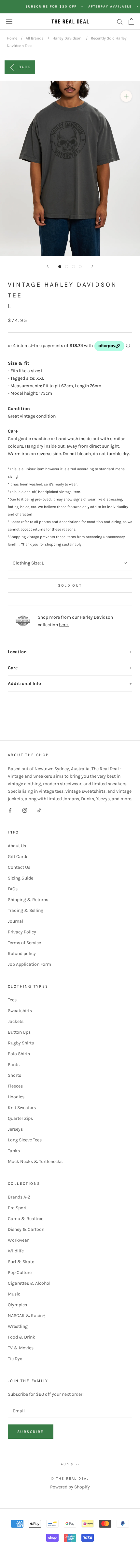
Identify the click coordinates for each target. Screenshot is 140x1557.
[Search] (120, 21)
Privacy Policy (22, 932)
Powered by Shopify (70, 1487)
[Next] (92, 266)
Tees (12, 1000)
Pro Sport (17, 1208)
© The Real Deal (70, 1478)
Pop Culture (20, 1272)
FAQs (13, 889)
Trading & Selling (25, 910)
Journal (15, 921)
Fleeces (15, 1086)
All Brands (34, 38)
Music (14, 1294)
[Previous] (48, 266)
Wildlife (16, 1251)
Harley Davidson (66, 38)
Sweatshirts (20, 1010)
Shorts (14, 1075)
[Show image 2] (66, 266)
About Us (17, 846)
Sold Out (70, 585)
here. (64, 625)
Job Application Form (29, 964)
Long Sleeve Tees (25, 1140)
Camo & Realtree (25, 1218)
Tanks (14, 1150)
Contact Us (19, 867)
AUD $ (67, 1464)
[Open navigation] (9, 21)
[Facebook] (10, 810)
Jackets (15, 1021)
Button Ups (19, 1032)
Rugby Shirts (21, 1043)
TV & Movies (21, 1348)
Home (12, 38)
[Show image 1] (59, 266)
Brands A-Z (19, 1197)
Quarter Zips (20, 1118)
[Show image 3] (73, 266)
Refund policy (22, 953)
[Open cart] (131, 21)
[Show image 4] (80, 266)
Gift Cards (18, 856)
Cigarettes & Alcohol (29, 1283)
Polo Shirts (19, 1054)
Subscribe (30, 1431)
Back (25, 67)
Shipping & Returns (28, 899)
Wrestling (18, 1326)
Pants (14, 1064)
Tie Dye (15, 1358)
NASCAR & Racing (26, 1315)
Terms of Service (24, 942)
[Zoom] (126, 96)
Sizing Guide (20, 878)
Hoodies (16, 1097)
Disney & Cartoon (26, 1229)
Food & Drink (21, 1337)
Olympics (17, 1305)
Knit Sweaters (22, 1107)
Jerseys (15, 1129)
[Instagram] (24, 810)
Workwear (18, 1240)
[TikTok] (39, 810)
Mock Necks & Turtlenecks (35, 1161)
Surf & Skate (21, 1261)
